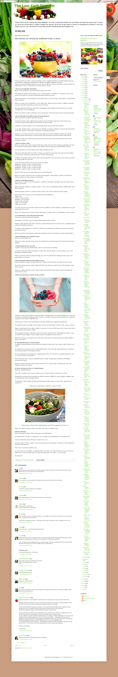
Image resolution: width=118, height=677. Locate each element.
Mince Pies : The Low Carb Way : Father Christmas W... (86, 148)
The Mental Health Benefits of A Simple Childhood (86, 464)
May (84, 568)
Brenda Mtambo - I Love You (86, 487)
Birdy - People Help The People (86, 498)
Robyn (85, 600)
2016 (83, 97)
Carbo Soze (86, 596)
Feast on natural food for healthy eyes (86, 457)
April (84, 570)
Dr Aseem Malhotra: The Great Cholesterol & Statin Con (86, 194)
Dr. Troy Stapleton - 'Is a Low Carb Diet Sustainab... (86, 419)
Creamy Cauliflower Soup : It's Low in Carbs (86, 277)
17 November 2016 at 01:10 (25, 522)
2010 (83, 589)
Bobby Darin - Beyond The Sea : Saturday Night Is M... (86, 180)
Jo (19, 468)
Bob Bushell (22, 579)
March (85, 572)
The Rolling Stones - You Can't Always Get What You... (86, 298)
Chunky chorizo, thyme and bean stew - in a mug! (86, 412)
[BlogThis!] (39, 460)
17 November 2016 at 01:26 (25, 545)
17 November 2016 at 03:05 (25, 554)
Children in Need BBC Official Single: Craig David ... (86, 285)
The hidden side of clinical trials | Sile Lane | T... (86, 430)
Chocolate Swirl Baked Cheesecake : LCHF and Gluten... (86, 531)
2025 (83, 79)
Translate (99, 81)
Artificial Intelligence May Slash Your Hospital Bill (98, 142)
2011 (83, 587)
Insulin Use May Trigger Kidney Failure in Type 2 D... (86, 256)
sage (20, 587)
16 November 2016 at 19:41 (25, 499)
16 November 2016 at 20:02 (25, 509)
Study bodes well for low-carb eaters (86, 549)
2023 (83, 83)
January (85, 576)
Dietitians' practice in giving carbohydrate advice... (86, 444)
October (85, 557)
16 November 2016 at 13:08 (25, 482)
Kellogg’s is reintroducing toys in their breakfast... (86, 105)
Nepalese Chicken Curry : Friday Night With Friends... (86, 248)
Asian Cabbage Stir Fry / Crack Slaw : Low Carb (86, 263)
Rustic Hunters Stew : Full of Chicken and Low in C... (86, 389)
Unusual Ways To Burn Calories (86, 553)
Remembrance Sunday (86, 402)
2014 (83, 581)
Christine (21, 478)
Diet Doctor (96, 128)
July (84, 564)
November (86, 101)
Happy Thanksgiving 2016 (86, 214)
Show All (101, 157)
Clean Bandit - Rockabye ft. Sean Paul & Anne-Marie (86, 292)
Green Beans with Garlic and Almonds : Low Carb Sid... (86, 207)
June (84, 566)
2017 (83, 95)
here (46, 439)
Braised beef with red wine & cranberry (86, 323)
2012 (83, 585)
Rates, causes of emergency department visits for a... (86, 220)
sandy (20, 527)
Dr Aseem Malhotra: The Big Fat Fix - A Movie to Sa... (86, 317)
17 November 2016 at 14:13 (25, 593)
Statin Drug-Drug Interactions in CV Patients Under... (86, 383)
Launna (21, 514)
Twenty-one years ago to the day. (86, 398)
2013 (83, 583)
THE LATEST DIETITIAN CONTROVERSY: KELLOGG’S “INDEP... (86, 140)
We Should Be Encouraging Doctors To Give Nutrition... (86, 241)
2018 (83, 93)
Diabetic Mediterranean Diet (97, 138)
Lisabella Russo (23, 635)
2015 (83, 579)
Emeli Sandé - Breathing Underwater (86, 169)
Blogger (71, 657)
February (85, 574)
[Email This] (37, 460)
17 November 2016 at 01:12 (25, 531)
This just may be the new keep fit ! (86, 425)
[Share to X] (40, 460)
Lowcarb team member (24, 597)
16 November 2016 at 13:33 (25, 490)
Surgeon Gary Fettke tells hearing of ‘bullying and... (86, 510)
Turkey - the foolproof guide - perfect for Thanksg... (86, 348)
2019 (83, 91)
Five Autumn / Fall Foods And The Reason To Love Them (86, 234)
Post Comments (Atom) (26, 648)
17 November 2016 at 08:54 (25, 583)
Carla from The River (24, 558)
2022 (83, 85)
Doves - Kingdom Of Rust (86, 483)
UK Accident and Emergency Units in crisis (98, 122)
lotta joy (21, 535)
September (86, 559)
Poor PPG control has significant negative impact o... (86, 538)
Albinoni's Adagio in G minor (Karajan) (86, 492)
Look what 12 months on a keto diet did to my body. (86, 118)
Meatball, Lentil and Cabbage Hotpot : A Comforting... (86, 517)
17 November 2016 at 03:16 (25, 574)
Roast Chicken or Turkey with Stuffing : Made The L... (86, 163)
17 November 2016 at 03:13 (25, 565)
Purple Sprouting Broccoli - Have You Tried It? (86, 187)
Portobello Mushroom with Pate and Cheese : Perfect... (86, 477)
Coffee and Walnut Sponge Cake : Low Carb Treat (86, 112)
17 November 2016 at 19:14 (25, 630)
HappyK (21, 504)
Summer (21, 486)
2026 (83, 77)
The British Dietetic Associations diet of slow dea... (86, 227)
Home (45, 645)
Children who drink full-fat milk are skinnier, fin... (86, 330)
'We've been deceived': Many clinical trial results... (86, 156)
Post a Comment (21, 642)
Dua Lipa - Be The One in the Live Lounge (86, 173)
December (86, 99)
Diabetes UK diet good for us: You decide (86, 470)
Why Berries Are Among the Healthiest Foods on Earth (86, 356)
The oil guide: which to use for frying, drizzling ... (86, 362)
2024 (83, 81)
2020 (83, 89)
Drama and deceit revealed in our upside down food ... (86, 524)
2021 (83, 87)
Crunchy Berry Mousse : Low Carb (86, 335)
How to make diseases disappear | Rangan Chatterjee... (86, 270)
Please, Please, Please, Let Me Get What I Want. (86, 305)
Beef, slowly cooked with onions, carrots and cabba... (86, 451)
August (85, 562)
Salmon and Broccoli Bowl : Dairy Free (86, 375)
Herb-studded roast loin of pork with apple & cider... (86, 369)
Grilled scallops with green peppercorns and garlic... (86, 200)
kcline (61, 657)
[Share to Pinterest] (44, 460)
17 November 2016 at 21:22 (25, 639)
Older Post (72, 645)
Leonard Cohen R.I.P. (86, 394)
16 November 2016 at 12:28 (25, 473)
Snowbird (21, 495)
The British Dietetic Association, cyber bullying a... (86, 125)
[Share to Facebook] (42, 460)
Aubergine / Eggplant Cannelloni (86, 544)
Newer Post (18, 645)
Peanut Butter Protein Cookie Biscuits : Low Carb (86, 503)
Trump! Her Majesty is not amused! (86, 406)
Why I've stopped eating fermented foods (97, 153)
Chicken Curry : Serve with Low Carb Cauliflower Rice (86, 437)
